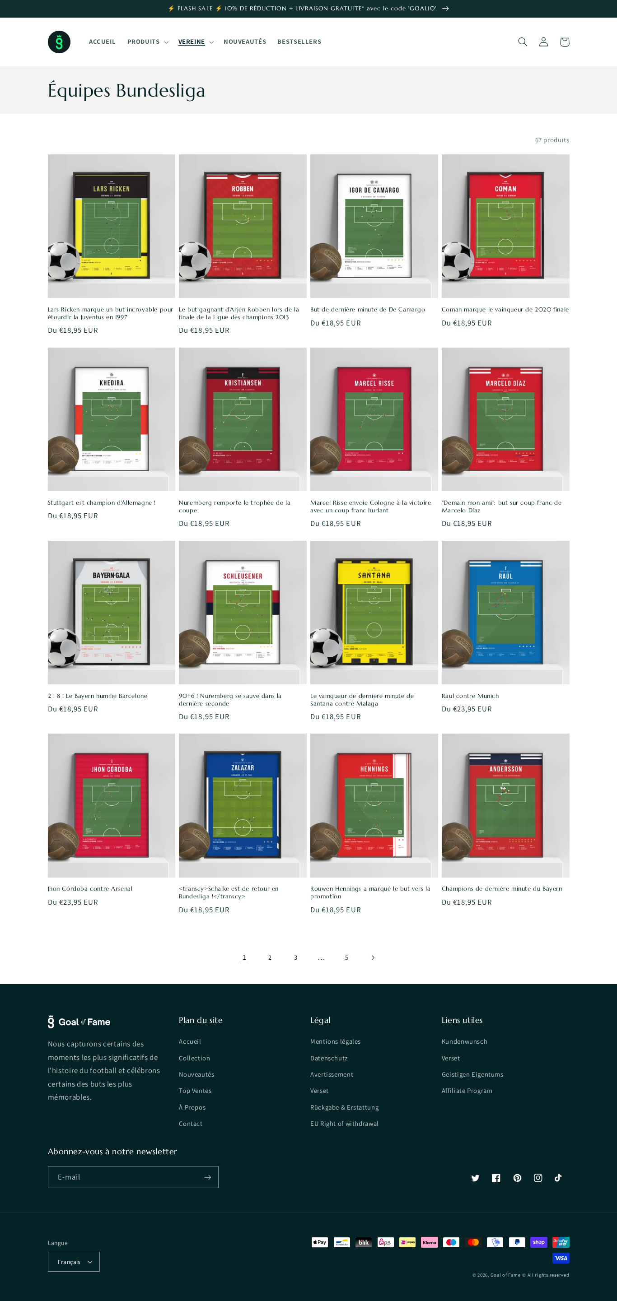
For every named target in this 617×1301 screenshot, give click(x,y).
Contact (190, 1123)
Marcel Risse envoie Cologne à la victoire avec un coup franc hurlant (370, 506)
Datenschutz (329, 1058)
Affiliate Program (467, 1090)
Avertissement (331, 1074)
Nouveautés (196, 1074)
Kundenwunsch (465, 1041)
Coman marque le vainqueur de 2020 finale (505, 309)
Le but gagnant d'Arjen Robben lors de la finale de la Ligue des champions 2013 (239, 313)
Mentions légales (335, 1041)
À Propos (192, 1107)
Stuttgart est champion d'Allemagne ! (102, 502)
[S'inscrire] (207, 1177)
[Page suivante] (372, 957)
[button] (147, 42)
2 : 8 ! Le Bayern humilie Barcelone (98, 696)
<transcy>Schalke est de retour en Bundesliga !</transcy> (229, 892)
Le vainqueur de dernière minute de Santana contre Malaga (362, 699)
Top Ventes (195, 1090)
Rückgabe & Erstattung (344, 1107)
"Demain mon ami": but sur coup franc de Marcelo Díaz (501, 506)
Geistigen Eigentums (473, 1074)
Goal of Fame (505, 1275)
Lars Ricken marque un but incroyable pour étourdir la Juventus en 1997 (111, 313)
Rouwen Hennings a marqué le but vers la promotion (370, 892)
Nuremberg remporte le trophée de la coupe (234, 506)
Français (69, 1262)
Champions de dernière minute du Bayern (502, 888)
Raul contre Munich (470, 696)
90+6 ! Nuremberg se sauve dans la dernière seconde (230, 699)
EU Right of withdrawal (344, 1123)
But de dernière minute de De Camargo (367, 309)
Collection (194, 1058)
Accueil (190, 1041)
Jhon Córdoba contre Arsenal (90, 888)
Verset (319, 1090)
